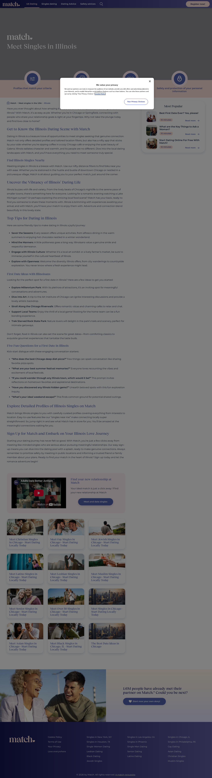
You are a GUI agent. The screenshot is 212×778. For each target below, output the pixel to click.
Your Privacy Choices (136, 101)
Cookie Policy (100, 94)
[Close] (150, 81)
